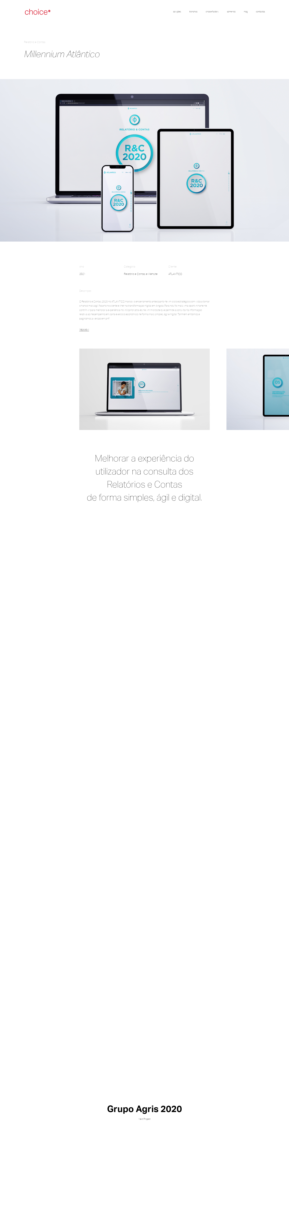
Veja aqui (84, 329)
